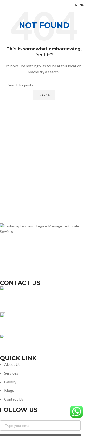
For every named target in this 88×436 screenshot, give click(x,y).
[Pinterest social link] (28, 276)
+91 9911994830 (13, 331)
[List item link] (40, 381)
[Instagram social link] (15, 276)
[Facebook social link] (3, 276)
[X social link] (9, 276)
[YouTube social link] (22, 276)
